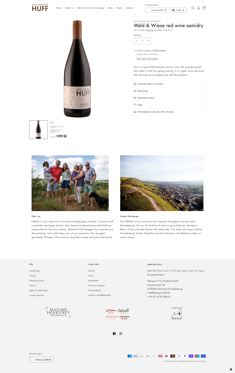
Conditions (34, 270)
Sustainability (94, 290)
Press (91, 275)
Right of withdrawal (38, 290)
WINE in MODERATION (99, 295)
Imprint (32, 285)
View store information (147, 58)
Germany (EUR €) (157, 10)
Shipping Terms (36, 280)
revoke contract (36, 295)
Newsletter (93, 280)
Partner (91, 270)
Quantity (137, 35)
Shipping (149, 30)
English (179, 10)
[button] (193, 8)
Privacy (32, 275)
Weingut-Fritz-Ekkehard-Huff (181, 361)
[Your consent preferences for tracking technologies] (231, 369)
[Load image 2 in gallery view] (58, 130)
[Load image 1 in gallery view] (38, 130)
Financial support (96, 285)
